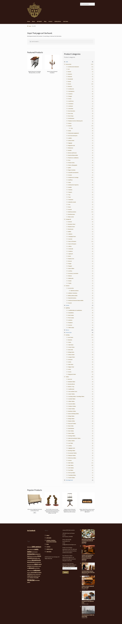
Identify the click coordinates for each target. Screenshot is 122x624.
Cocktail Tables (71, 398)
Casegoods (68, 219)
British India (34, 558)
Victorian (31, 580)
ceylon (38, 558)
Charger (70, 96)
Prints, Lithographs (72, 165)
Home (28, 21)
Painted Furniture (72, 298)
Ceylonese (29, 560)
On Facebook (31, 530)
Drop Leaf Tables (72, 423)
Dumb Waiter (71, 428)
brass (31, 556)
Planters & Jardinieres (73, 157)
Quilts (69, 167)
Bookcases (70, 229)
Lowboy (70, 445)
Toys (69, 194)
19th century (36, 547)
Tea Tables (70, 470)
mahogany (37, 570)
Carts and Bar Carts (72, 391)
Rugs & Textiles (71, 170)
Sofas (69, 369)
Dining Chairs (71, 352)
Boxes (69, 84)
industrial (31, 570)
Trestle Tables (71, 477)
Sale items (65, 21)
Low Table (70, 443)
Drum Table (70, 426)
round (28, 576)
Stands (69, 280)
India (28, 570)
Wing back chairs (72, 374)
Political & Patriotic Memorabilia (75, 300)
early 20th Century (30, 564)
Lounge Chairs (71, 357)
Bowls (69, 81)
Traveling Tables (72, 475)
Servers (70, 460)
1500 (67, 61)
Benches (70, 339)
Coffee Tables (71, 401)
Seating (67, 335)
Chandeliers (71, 312)
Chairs (69, 342)
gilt (27, 568)
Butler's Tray (71, 386)
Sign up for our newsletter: (68, 566)
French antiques (35, 566)
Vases (69, 207)
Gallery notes (58, 21)
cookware (70, 106)
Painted (32, 572)
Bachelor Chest (71, 224)
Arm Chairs (70, 337)
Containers (70, 103)
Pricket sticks (71, 162)
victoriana (37, 580)
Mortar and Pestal (72, 152)
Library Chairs (71, 354)
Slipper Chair (71, 367)
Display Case (71, 258)
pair (36, 572)
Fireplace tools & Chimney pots (75, 120)
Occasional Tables (72, 453)
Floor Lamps (71, 317)
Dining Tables (71, 416)
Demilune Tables (72, 411)
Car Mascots (71, 88)
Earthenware (71, 118)
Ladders (70, 138)
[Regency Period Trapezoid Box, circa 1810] (88, 580)
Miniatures (70, 148)
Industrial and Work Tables (74, 438)
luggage (70, 143)
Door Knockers (71, 111)
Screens (70, 175)
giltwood (31, 568)
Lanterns (70, 320)
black (28, 556)
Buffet (69, 231)
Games (69, 123)
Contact (50, 21)
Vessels (70, 209)
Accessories (68, 64)
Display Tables (71, 421)
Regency (34, 574)
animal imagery (35, 551)
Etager (69, 263)
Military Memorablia (72, 295)
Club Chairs (70, 344)
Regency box (38, 574)
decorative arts (36, 560)
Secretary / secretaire (73, 273)
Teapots (70, 192)
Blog (45, 21)
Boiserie (70, 76)
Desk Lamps (71, 315)
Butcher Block (71, 384)
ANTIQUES (39, 21)
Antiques (37, 554)
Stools (69, 371)
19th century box (30, 549)
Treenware (70, 199)
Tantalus (70, 189)
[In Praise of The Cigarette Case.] (88, 595)
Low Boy (70, 271)
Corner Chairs (71, 347)
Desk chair (70, 349)
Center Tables (71, 394)
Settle (69, 362)
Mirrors (67, 330)
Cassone (70, 239)
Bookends (70, 79)
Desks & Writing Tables (73, 413)
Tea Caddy (36, 577)
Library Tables (71, 440)
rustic (31, 576)
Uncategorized (69, 480)
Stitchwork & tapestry (73, 184)
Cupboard (70, 253)
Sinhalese (32, 577)
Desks (69, 256)
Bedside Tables (71, 381)
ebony (36, 564)
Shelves (70, 275)
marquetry (29, 572)
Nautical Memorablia (73, 155)
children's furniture (72, 293)
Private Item (69, 332)
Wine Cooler (71, 216)
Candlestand (71, 389)
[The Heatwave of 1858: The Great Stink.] (88, 610)
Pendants (70, 322)
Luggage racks (71, 448)
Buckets (70, 86)
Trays (69, 197)
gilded (39, 566)
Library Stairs (71, 140)
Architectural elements (73, 66)
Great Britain (37, 568)
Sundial (70, 187)
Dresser (70, 261)
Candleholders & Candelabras (75, 310)
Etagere (70, 266)
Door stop (70, 113)
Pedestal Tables (72, 455)
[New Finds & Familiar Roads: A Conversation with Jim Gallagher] (88, 533)
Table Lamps (71, 327)
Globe (69, 130)
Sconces (70, 325)
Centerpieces (71, 91)
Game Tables (71, 268)
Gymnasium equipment (73, 133)
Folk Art (67, 285)
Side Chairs (70, 364)
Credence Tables (72, 406)
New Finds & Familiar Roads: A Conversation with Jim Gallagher (88, 541)
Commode (70, 248)
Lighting (68, 307)
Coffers (70, 246)
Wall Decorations (72, 211)
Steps (69, 182)
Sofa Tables (71, 467)
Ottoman (70, 359)
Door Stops (70, 116)
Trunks (69, 283)
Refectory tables (72, 458)
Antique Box (31, 554)
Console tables (71, 403)
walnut (28, 582)
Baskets (70, 74)
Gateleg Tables (71, 435)
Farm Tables (71, 431)
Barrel (69, 71)
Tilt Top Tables (71, 472)
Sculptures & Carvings (73, 177)
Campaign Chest (72, 236)
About (33, 21)
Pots (69, 160)
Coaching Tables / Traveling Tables (76, 396)
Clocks (69, 98)
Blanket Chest (71, 226)
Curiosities (70, 108)
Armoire (70, 221)
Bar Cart (70, 379)
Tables (67, 376)
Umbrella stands (72, 202)
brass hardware (34, 556)
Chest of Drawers (72, 241)
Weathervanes (71, 214)
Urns (72, 128)
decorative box (31, 562)
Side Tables (70, 462)
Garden (70, 125)
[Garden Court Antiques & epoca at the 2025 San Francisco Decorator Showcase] (88, 549)
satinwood (35, 576)
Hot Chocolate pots (72, 135)
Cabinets (70, 234)
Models (70, 150)
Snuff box (70, 180)
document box (38, 562)
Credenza (70, 251)
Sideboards (70, 278)
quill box (31, 574)
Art (69, 69)
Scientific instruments (73, 172)
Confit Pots (71, 101)
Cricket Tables (71, 408)
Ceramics (70, 93)
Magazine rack (71, 145)
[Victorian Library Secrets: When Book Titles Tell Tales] (88, 566)
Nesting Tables (71, 450)
